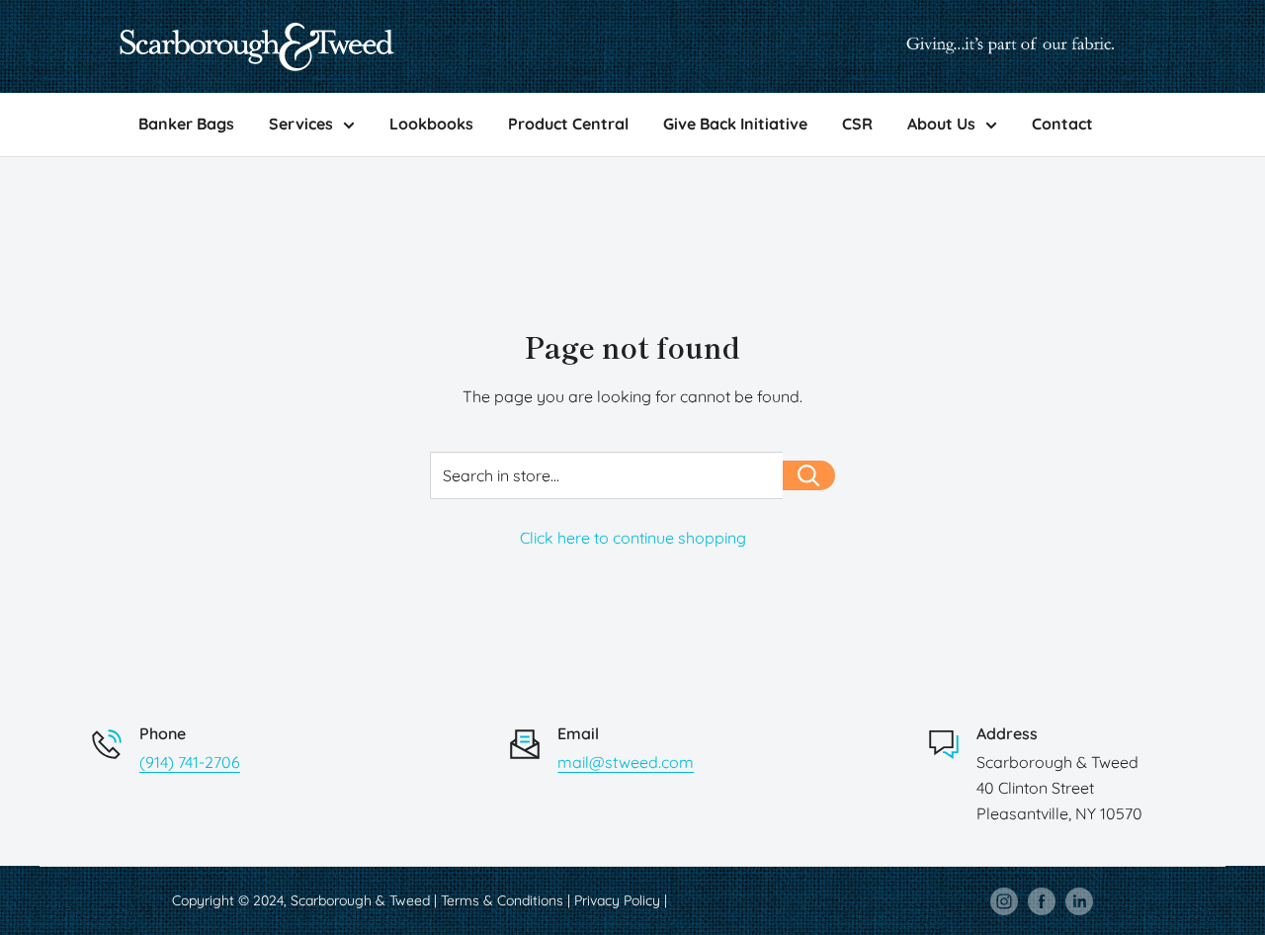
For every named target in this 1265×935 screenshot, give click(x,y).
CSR (857, 123)
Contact (1062, 123)
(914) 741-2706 (189, 762)
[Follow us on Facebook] (1041, 900)
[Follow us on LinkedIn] (1079, 900)
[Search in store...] (809, 475)
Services (301, 123)
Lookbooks (431, 123)
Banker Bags (186, 123)
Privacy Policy (617, 900)
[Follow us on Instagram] (1004, 900)
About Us (941, 123)
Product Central (568, 123)
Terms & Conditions (502, 900)
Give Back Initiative (735, 123)
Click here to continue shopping (633, 538)
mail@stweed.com (625, 762)
